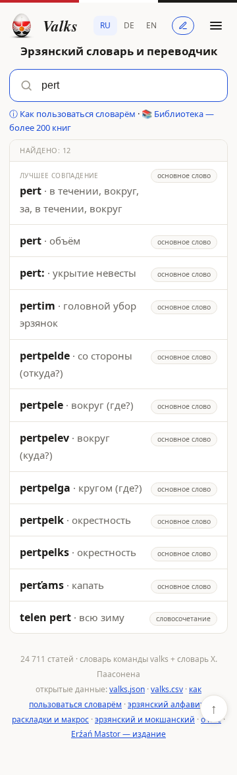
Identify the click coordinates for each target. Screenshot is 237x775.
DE (129, 25)
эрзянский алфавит (166, 704)
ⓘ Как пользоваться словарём (72, 114)
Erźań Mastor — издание (118, 734)
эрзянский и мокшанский (145, 719)
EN (151, 25)
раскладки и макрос (50, 719)
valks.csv (167, 689)
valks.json (127, 689)
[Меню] (216, 25)
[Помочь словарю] (183, 25)
